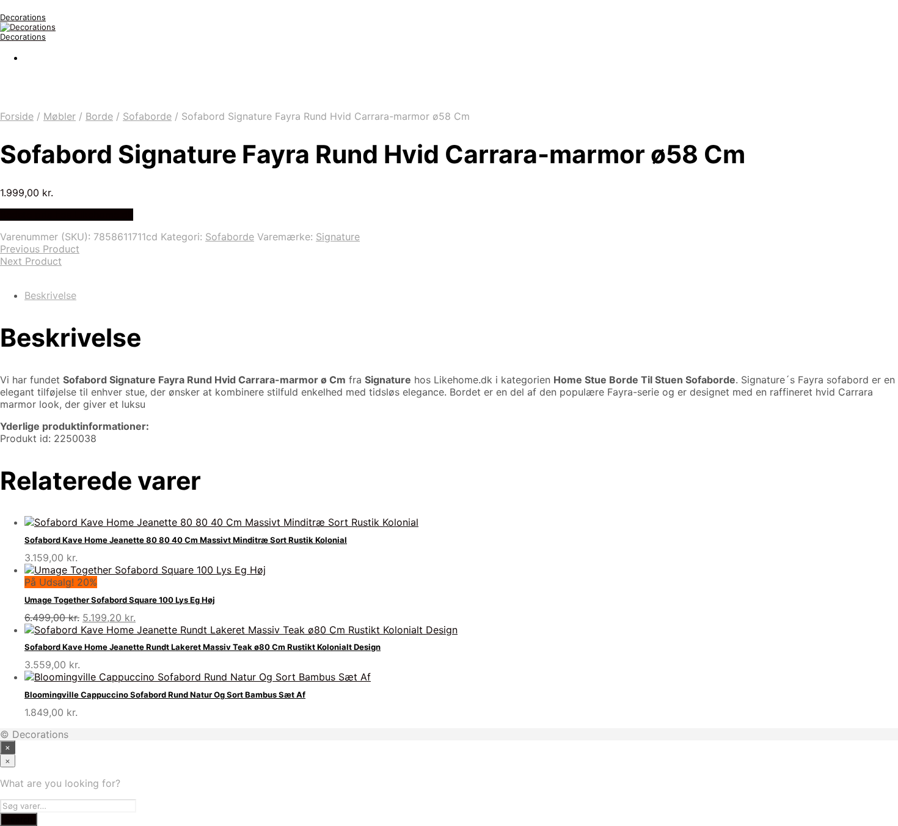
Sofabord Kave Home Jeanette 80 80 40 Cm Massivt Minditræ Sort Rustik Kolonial (185, 540)
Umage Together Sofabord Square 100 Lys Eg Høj (119, 600)
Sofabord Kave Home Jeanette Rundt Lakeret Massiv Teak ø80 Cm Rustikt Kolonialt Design (202, 647)
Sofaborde (147, 116)
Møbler (59, 116)
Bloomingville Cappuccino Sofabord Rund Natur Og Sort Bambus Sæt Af (164, 694)
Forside (17, 116)
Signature (338, 236)
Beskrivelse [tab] (50, 295)
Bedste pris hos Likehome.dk (66, 214)
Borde (99, 116)
